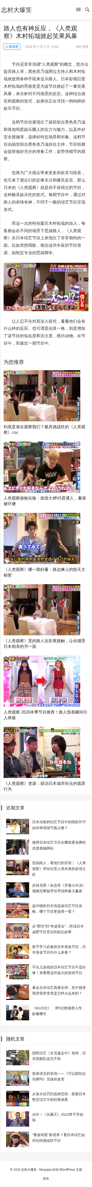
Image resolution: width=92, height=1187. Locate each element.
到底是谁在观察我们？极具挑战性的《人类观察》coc (44, 429)
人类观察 (12, 46)
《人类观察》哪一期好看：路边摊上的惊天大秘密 (44, 572)
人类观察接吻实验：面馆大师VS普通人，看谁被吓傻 (45, 500)
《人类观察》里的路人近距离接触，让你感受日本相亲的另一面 (44, 643)
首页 (46, 1178)
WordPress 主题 (71, 1169)
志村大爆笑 (16, 9)
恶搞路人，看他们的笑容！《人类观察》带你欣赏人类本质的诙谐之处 (59, 868)
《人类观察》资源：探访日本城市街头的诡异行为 (44, 786)
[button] (78, 10)
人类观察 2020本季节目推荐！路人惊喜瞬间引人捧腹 (45, 714)
